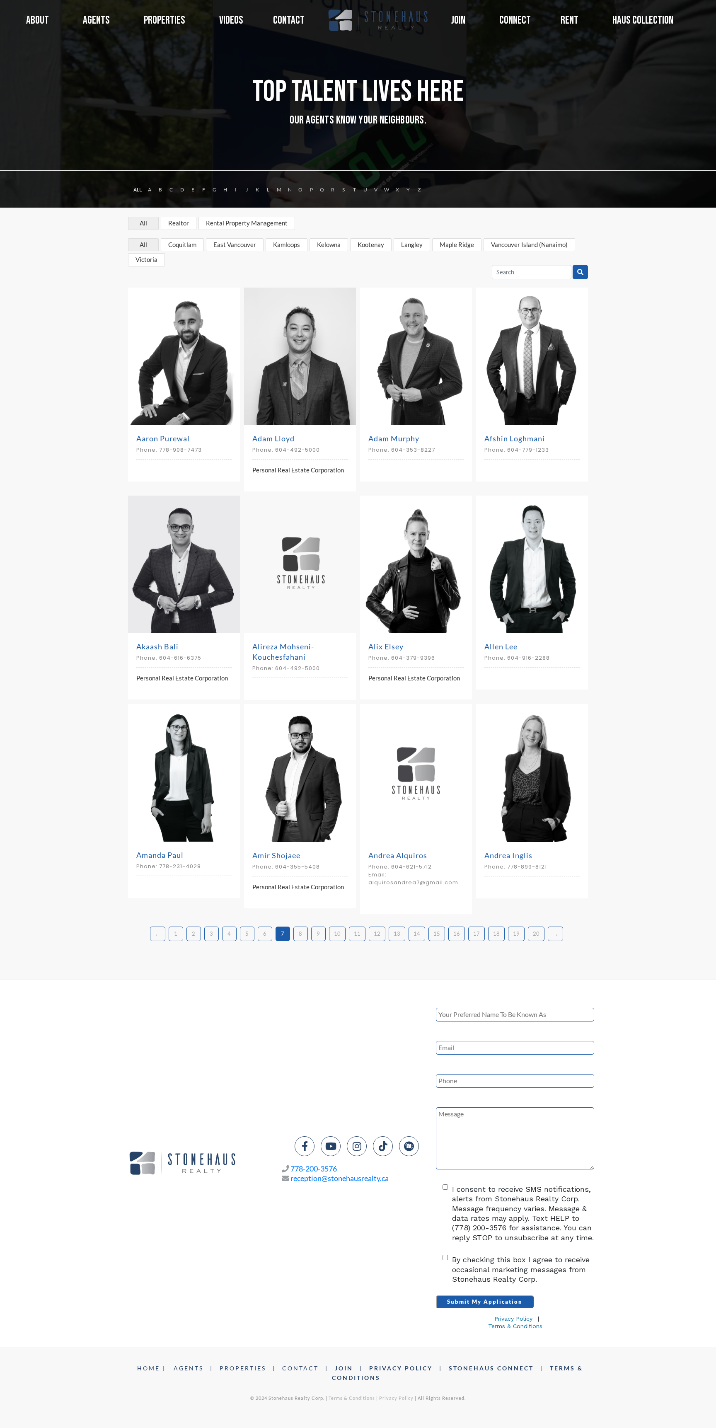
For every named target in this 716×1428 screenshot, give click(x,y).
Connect (515, 20)
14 (417, 933)
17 (476, 933)
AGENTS (188, 1368)
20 (536, 933)
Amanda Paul (160, 854)
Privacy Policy (513, 1318)
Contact (289, 20)
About (37, 20)
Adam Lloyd (273, 438)
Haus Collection (642, 20)
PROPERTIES (243, 1368)
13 (397, 933)
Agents (96, 20)
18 (496, 933)
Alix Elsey (386, 646)
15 (436, 933)
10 (337, 933)
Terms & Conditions (515, 1326)
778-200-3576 (313, 1168)
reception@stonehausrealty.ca (339, 1178)
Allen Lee (501, 646)
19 (516, 933)
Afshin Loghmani (514, 438)
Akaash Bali (157, 646)
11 (357, 933)
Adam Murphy (393, 438)
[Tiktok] (383, 1146)
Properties (164, 20)
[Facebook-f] (304, 1146)
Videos (231, 20)
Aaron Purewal (163, 438)
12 (377, 933)
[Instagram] (357, 1146)
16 (456, 933)
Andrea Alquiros (397, 855)
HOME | (151, 1368)
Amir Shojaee (276, 855)
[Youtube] (331, 1146)
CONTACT (300, 1368)
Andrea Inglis (508, 855)
